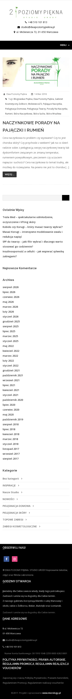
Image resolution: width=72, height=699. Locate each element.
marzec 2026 (10, 306)
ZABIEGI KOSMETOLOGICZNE (20, 526)
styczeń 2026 (10, 316)
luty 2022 (8, 360)
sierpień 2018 (11, 424)
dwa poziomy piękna (44, 98)
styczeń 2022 (10, 365)
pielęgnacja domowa (15, 108)
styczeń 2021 (10, 395)
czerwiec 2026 (11, 297)
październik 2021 (13, 375)
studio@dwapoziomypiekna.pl (38, 27)
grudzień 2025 (11, 321)
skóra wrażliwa (53, 113)
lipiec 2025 (9, 331)
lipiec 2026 (9, 292)
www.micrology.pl (51, 692)
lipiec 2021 (9, 385)
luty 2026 (8, 311)
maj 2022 (8, 346)
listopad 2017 (11, 448)
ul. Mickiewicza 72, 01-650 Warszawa (37, 32)
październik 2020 (13, 399)
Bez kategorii (11, 478)
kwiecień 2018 (11, 434)
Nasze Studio (11, 492)
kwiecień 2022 (11, 350)
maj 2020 (8, 414)
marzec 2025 (10, 336)
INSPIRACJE (9, 485)
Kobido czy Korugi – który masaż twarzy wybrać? (33, 227)
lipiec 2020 (9, 404)
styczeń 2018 (10, 444)
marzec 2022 (10, 355)
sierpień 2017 (11, 458)
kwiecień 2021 (11, 390)
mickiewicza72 (35, 103)
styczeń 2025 (10, 341)
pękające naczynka (52, 103)
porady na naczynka (57, 108)
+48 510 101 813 (37, 22)
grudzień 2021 (11, 370)
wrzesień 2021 (11, 380)
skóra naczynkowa (23, 113)
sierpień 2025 (11, 326)
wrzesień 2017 (11, 453)
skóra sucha (39, 113)
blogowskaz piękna (23, 98)
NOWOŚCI (8, 499)
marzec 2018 (10, 439)
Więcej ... (9, 174)
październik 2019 (13, 419)
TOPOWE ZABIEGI (13, 519)
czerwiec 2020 (11, 409)
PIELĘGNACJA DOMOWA (16, 506)
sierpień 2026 (11, 287)
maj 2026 (8, 301)
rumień (9, 113)
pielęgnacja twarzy (36, 108)
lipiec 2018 (9, 429)
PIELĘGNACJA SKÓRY (15, 512)
